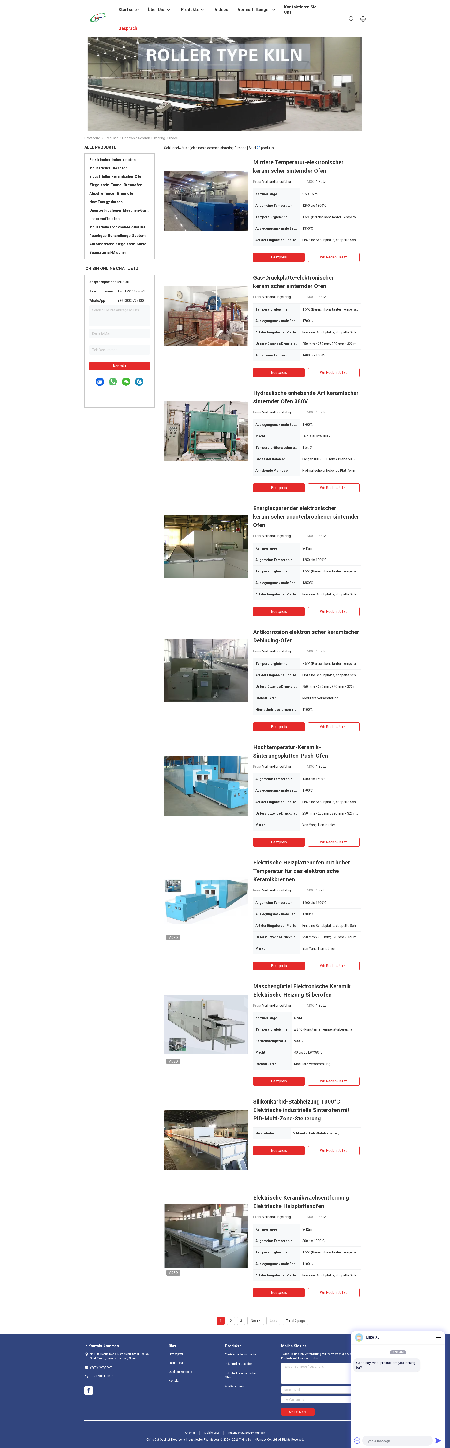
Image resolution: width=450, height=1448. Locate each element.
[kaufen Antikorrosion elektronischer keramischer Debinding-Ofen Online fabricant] (206, 670)
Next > (256, 1321)
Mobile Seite (211, 1432)
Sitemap (190, 1432)
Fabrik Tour (176, 1363)
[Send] (438, 1440)
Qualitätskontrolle (180, 1371)
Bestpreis (279, 257)
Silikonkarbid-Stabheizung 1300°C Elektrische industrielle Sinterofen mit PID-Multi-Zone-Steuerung (301, 1110)
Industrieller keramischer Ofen (116, 176)
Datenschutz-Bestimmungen (246, 1432)
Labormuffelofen (104, 219)
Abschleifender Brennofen (112, 193)
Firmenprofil (176, 1354)
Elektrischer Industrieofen (112, 159)
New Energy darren (106, 202)
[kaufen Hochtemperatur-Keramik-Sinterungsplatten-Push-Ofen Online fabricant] (206, 785)
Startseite (92, 138)
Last (273, 1321)
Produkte (111, 138)
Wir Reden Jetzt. (334, 257)
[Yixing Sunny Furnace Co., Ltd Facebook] (88, 1390)
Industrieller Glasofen (108, 168)
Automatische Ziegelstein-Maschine (119, 244)
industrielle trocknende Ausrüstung (119, 227)
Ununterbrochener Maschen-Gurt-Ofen (119, 210)
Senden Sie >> (298, 1412)
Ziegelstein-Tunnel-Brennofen (115, 185)
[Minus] (438, 1337)
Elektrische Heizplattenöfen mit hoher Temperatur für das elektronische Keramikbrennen (301, 871)
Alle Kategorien (234, 1386)
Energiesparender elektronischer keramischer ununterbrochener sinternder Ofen (306, 516)
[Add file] (357, 1440)
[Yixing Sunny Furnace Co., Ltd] (98, 17)
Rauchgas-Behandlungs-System (117, 235)
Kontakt (119, 366)
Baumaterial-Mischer (107, 252)
